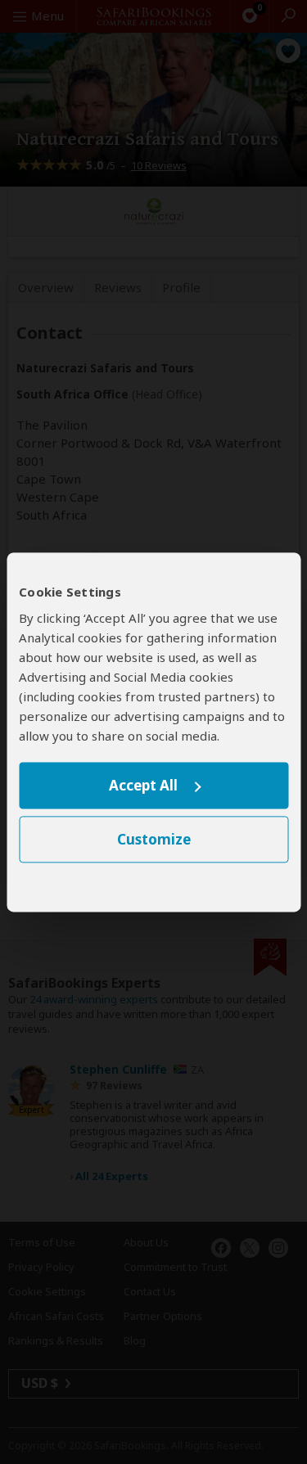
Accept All (143, 786)
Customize (154, 839)
